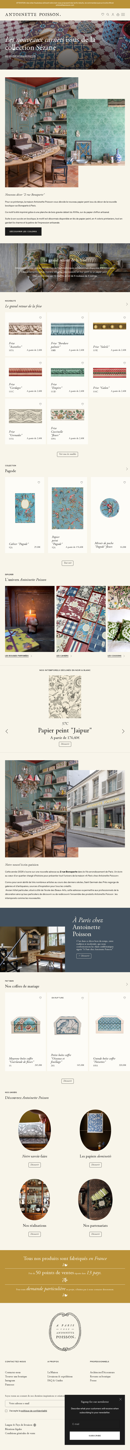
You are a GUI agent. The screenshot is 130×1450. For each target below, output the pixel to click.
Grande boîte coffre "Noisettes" (104, 1060)
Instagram (10, 1380)
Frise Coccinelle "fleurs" (57, 432)
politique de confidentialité (34, 1410)
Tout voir (68, 563)
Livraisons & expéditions (60, 1376)
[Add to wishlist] (40, 317)
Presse (93, 1380)
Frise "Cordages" (15, 386)
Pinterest (9, 1385)
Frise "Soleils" (101, 347)
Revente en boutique (100, 1376)
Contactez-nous (13, 1372)
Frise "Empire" (56, 386)
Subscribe (95, 1436)
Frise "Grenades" (15, 433)
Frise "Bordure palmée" (59, 345)
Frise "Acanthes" (15, 345)
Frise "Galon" (101, 388)
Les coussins (114, 656)
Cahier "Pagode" (19, 544)
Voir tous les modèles (67, 454)
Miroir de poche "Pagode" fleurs (104, 545)
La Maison (53, 1372)
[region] (65, 45)
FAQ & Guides (55, 1380)
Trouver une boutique (16, 1376)
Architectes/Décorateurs (102, 1372)
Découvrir (65, 744)
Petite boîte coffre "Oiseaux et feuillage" (61, 1059)
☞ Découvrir (83, 956)
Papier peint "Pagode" (57, 541)
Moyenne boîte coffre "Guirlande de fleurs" (21, 1060)
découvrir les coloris (23, 232)
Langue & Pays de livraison (18, 1425)
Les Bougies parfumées (17, 656)
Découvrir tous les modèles (20, 56)
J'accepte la (28, 1410)
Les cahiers (62, 656)
